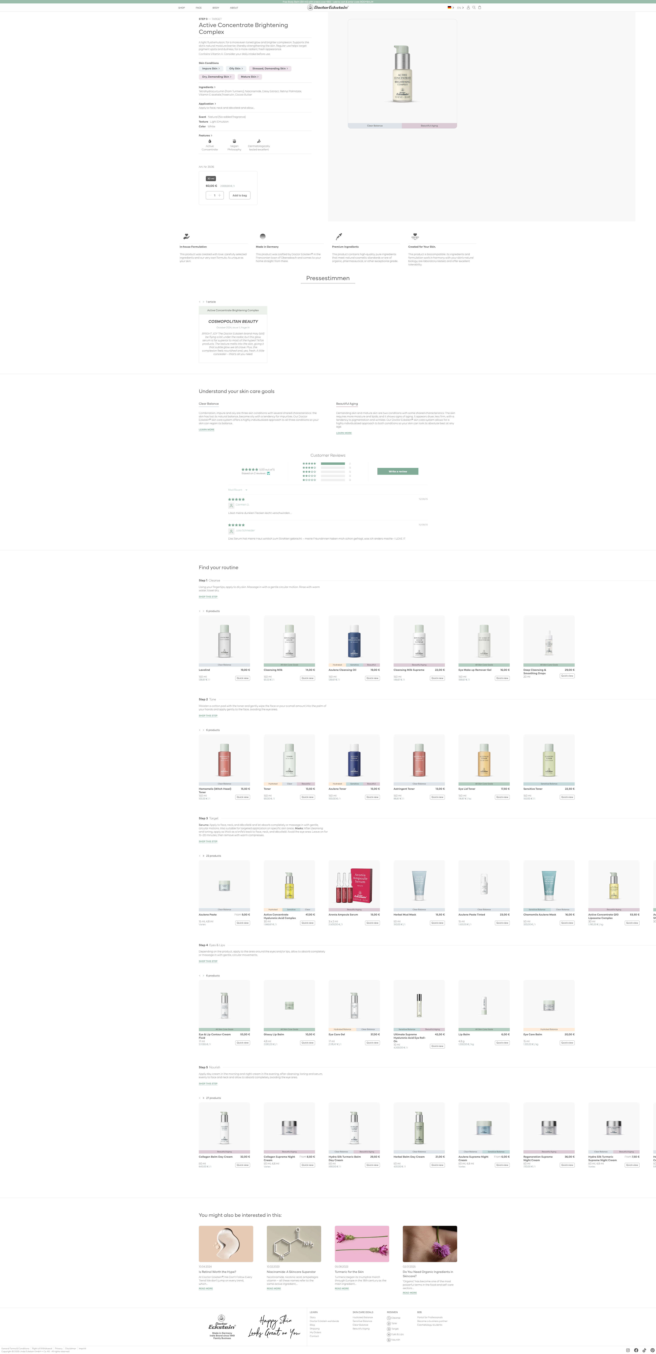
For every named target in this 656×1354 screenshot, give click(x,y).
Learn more (206, 429)
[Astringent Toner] (419, 760)
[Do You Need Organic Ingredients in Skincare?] (430, 1244)
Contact (314, 1336)
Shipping (315, 1328)
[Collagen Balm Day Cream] (224, 1128)
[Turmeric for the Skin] (362, 1244)
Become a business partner (432, 1321)
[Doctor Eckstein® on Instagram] (628, 1350)
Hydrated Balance (363, 1317)
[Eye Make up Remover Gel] (484, 641)
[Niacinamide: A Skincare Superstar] (294, 1244)
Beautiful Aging (361, 1328)
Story (313, 1317)
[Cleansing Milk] (289, 641)
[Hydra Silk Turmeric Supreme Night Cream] (614, 1128)
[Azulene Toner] (354, 760)
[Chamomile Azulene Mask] (549, 885)
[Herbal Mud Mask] (419, 885)
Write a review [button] (398, 471)
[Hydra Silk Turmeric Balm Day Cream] (354, 1128)
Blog (312, 1324)
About (234, 7)
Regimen (392, 1312)
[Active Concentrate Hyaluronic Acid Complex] (289, 885)
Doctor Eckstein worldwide (324, 1321)
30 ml (210, 178)
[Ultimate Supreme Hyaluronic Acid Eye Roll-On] (419, 1005)
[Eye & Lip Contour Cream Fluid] (224, 1005)
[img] (236, 499)
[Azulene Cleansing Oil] (354, 641)
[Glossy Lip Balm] (289, 1005)
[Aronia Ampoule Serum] (354, 885)
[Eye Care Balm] (549, 1005)
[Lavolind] (224, 641)
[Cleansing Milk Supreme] (419, 641)
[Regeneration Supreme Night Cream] (549, 1128)
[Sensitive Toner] (549, 760)
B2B (419, 1312)
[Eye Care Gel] (354, 1005)
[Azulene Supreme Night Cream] (484, 1128)
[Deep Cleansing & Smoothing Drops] (549, 641)
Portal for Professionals (430, 1317)
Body (216, 7)
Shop (181, 7)
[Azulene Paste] (224, 885)
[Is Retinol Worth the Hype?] (226, 1244)
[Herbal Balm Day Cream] (419, 1128)
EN (459, 7)
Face (199, 7)
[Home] (328, 7)
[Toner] (289, 760)
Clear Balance (360, 1324)
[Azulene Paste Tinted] (484, 885)
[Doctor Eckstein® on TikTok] (644, 1350)
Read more (206, 1288)
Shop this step (208, 596)
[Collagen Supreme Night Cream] (289, 1128)
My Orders (315, 1332)
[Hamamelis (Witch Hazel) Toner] (224, 760)
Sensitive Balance (362, 1321)
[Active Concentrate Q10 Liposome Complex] (614, 885)
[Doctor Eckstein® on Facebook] (636, 1350)
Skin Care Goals (363, 1312)
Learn (314, 1312)
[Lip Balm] (484, 1005)
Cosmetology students (429, 1324)
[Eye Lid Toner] (484, 760)
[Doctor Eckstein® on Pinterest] (653, 1350)
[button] (200, 300)
